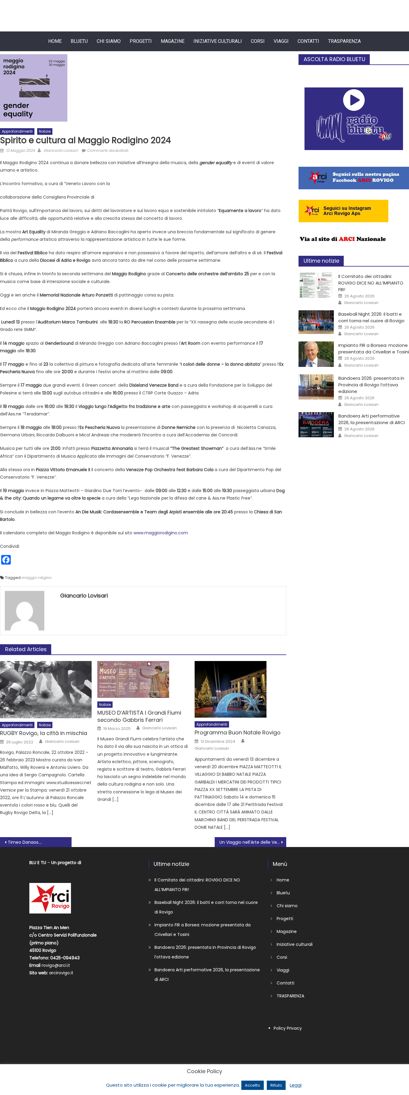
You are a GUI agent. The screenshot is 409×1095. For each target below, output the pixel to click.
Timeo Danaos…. (25, 842)
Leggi (296, 1085)
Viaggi (281, 41)
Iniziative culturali (217, 41)
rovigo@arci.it (56, 965)
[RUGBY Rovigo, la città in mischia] (46, 689)
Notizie (45, 131)
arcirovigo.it (61, 973)
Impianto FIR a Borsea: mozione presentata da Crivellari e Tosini (373, 348)
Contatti (308, 41)
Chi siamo (109, 41)
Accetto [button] (252, 1085)
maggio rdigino (37, 577)
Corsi (258, 41)
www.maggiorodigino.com (161, 533)
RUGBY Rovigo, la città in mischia (43, 733)
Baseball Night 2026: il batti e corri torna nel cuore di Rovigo (371, 317)
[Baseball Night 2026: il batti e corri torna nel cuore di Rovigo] (316, 322)
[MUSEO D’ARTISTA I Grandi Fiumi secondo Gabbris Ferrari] (143, 679)
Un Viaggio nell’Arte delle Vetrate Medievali (252, 842)
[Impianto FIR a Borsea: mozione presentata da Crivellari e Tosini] (316, 354)
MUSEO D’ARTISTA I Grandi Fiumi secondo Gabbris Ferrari (139, 716)
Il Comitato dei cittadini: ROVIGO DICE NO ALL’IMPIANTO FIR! (370, 283)
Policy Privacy (288, 1028)
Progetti (141, 41)
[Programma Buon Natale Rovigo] (240, 689)
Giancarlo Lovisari (60, 150)
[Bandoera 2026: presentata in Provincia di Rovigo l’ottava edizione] (316, 387)
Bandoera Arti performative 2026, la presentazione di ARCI (371, 419)
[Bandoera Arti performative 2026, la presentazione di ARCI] (316, 424)
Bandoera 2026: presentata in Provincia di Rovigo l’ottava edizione (371, 384)
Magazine (172, 41)
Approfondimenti (17, 131)
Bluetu (79, 41)
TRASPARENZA (344, 41)
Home (55, 41)
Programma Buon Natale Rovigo (238, 732)
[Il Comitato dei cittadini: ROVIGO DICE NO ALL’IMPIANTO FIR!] (316, 285)
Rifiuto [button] (276, 1085)
